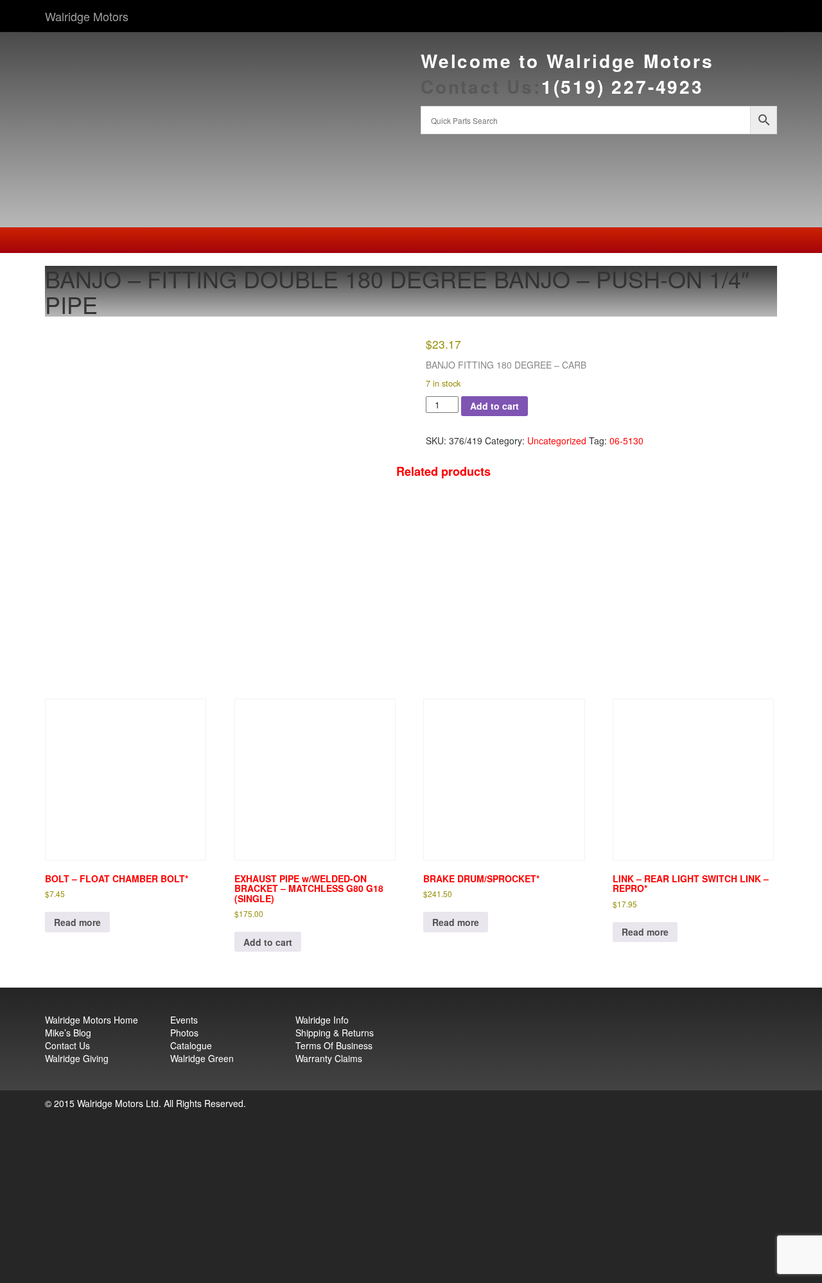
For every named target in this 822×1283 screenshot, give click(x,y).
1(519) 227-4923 (622, 86)
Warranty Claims (328, 1058)
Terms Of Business (333, 1045)
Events (184, 1019)
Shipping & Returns (334, 1032)
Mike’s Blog (68, 1032)
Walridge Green (202, 1058)
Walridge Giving (77, 1058)
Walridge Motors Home (91, 1019)
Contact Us (67, 1045)
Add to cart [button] (267, 942)
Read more (77, 922)
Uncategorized (556, 440)
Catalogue (191, 1045)
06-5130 (626, 440)
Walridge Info (322, 1019)
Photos (184, 1032)
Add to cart (494, 405)
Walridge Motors (86, 16)
